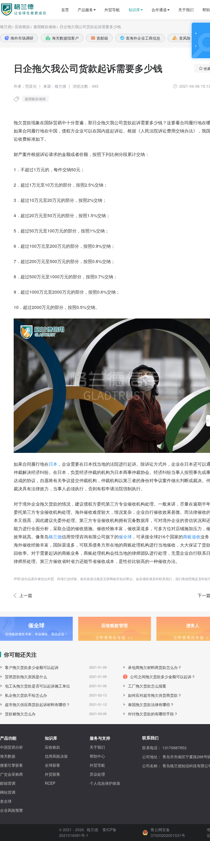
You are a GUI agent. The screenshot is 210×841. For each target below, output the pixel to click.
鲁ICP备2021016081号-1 (87, 832)
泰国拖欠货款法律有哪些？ (151, 704)
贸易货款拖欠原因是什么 (26, 676)
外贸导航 (112, 9)
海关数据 (7, 756)
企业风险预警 (11, 810)
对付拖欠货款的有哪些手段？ (153, 713)
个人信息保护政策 (105, 783)
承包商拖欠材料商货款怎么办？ (155, 667)
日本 (53, 464)
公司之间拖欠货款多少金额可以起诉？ (162, 676)
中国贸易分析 (11, 747)
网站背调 (7, 792)
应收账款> (23, 26)
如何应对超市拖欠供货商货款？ (155, 695)
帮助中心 (97, 756)
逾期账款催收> (46, 26)
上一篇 (25, 595)
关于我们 (186, 9)
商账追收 (191, 536)
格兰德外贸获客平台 (18, 9)
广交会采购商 (11, 774)
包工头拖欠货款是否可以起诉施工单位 (37, 686)
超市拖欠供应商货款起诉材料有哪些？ (37, 704)
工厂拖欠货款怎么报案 (147, 686)
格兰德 (55, 536)
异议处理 (97, 774)
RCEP (50, 783)
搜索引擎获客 (11, 765)
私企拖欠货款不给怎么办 (26, 695)
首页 (65, 9)
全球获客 (52, 765)
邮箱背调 (7, 783)
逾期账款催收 (35, 98)
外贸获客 (52, 774)
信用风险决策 (56, 756)
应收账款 (52, 747)
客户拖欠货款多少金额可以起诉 (32, 667)
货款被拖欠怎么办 (20, 713)
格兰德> (7, 26)
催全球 (125, 536)
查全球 (5, 801)
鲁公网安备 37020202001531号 (168, 832)
